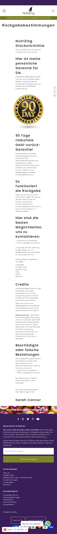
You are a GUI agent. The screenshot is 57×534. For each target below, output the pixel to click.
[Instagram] (23, 419)
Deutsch (17, 520)
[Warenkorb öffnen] (53, 10)
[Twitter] (28, 419)
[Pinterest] (33, 419)
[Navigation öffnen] (4, 10)
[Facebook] (18, 419)
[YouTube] (38, 419)
